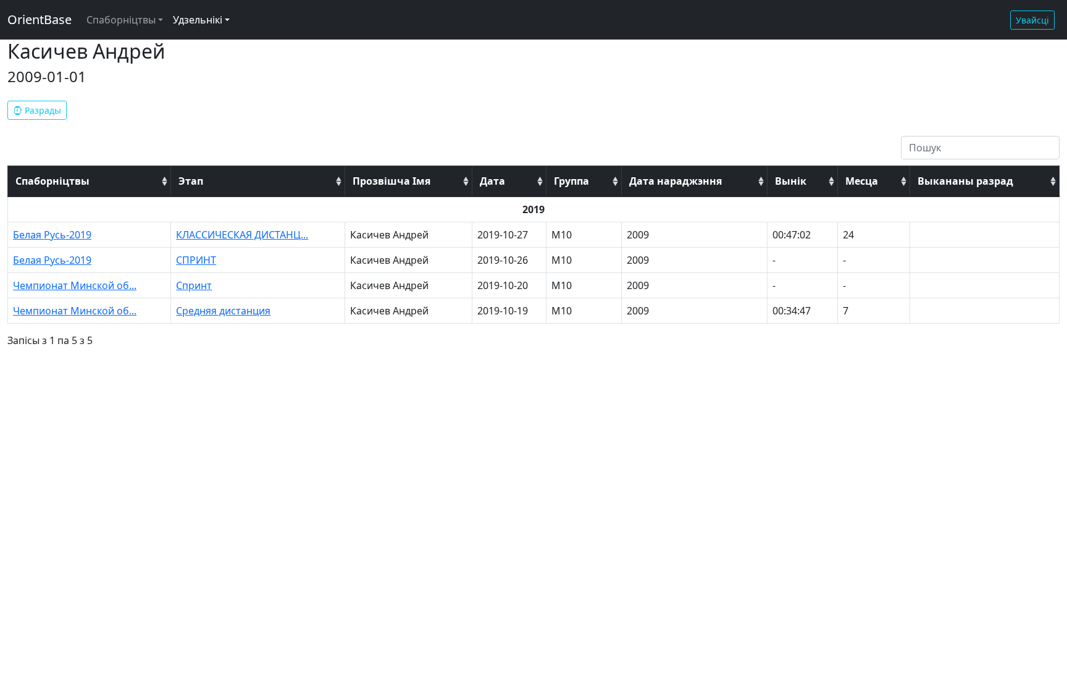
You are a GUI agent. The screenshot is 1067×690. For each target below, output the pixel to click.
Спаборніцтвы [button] (121, 20)
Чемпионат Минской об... (74, 285)
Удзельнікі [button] (197, 20)
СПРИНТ (196, 260)
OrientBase (39, 19)
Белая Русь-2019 (52, 235)
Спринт (194, 285)
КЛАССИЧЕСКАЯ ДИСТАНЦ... (242, 235)
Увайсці (1032, 20)
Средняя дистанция (223, 311)
